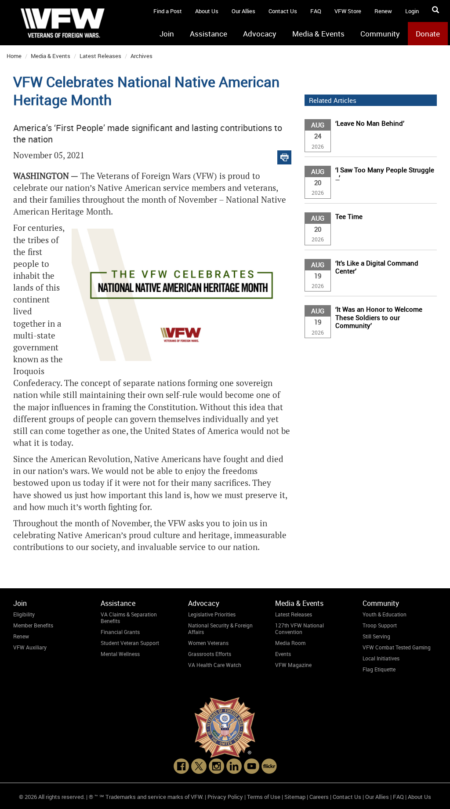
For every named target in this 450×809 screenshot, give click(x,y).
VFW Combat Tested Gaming (397, 647)
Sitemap (294, 797)
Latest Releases (100, 56)
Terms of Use (263, 797)
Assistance (208, 34)
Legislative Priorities (212, 614)
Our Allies (243, 11)
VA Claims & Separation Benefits (129, 617)
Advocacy (259, 34)
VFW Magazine (293, 664)
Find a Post (167, 11)
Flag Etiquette (379, 669)
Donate (428, 34)
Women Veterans (208, 642)
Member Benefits (33, 625)
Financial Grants (120, 631)
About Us (206, 11)
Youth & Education (384, 614)
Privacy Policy (225, 797)
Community (380, 34)
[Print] (284, 155)
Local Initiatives (381, 658)
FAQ (315, 11)
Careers (319, 797)
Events (283, 653)
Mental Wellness (120, 653)
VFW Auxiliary (30, 647)
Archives (141, 56)
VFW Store (347, 11)
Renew (383, 11)
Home (14, 56)
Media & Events (318, 34)
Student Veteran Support (130, 642)
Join (167, 34)
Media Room (290, 642)
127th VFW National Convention (299, 628)
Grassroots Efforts (209, 653)
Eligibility (24, 614)
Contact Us (283, 11)
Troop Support (380, 625)
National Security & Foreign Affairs (220, 628)
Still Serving (376, 636)
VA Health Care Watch (214, 664)
